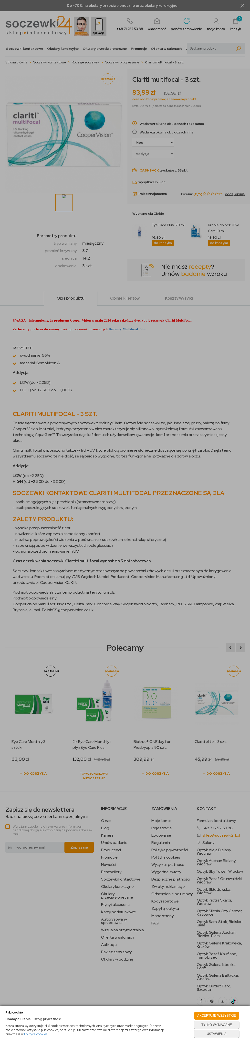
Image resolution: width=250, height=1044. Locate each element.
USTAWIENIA (217, 1034)
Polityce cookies (35, 1034)
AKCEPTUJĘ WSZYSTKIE (216, 1015)
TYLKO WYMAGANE (216, 1025)
